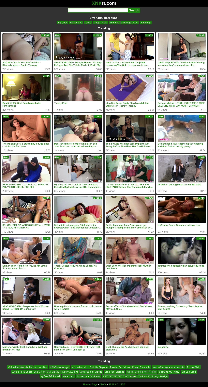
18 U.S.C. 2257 (117, 384)
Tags (94, 384)
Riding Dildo (193, 367)
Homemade (76, 22)
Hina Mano (68, 376)
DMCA (103, 384)
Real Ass (114, 22)
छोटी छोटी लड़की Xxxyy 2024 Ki (62, 371)
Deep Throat (100, 22)
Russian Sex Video (120, 367)
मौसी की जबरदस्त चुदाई (59, 367)
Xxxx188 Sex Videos (91, 371)
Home (86, 384)
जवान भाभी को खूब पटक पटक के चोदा (169, 367)
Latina (88, 22)
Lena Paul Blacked (114, 371)
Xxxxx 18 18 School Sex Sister (28, 371)
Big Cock (62, 22)
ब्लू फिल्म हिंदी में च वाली (50, 376)
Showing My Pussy (169, 371)
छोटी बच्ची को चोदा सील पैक (20, 367)
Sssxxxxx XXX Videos (88, 376)
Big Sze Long (189, 371)
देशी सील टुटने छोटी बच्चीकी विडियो (141, 371)
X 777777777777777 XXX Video (119, 376)
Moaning (126, 22)
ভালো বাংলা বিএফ (40, 367)
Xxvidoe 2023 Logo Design (153, 376)
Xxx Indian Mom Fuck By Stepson (90, 367)
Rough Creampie (141, 367)
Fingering (146, 22)
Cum (135, 22)
